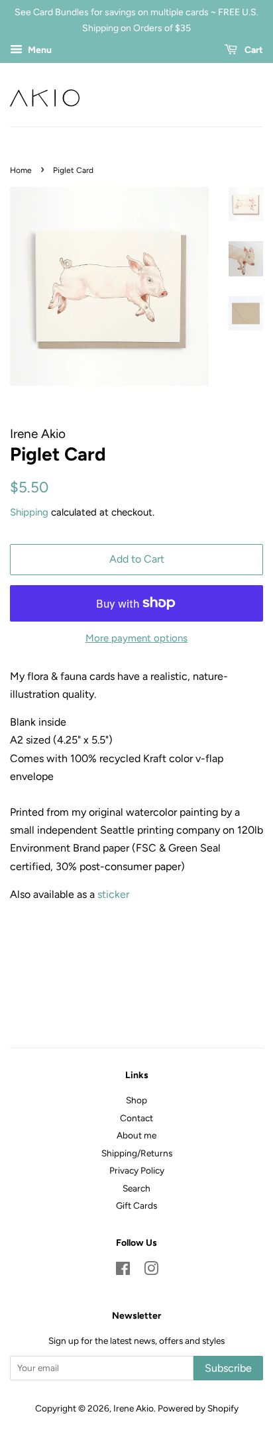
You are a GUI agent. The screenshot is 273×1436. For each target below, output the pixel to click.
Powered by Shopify (198, 1408)
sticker (113, 894)
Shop (136, 1100)
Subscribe (228, 1368)
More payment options (136, 638)
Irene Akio (133, 1408)
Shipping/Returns (136, 1153)
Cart (253, 50)
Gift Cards (136, 1205)
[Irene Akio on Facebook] (123, 1271)
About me (136, 1135)
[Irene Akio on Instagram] (151, 1271)
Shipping (29, 512)
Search (136, 1188)
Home (21, 170)
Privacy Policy (136, 1170)
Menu (39, 50)
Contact (136, 1118)
